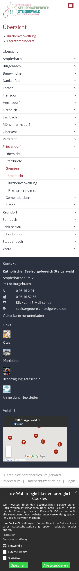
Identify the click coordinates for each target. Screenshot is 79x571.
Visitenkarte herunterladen (23, 315)
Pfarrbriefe (14, 161)
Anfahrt (9, 410)
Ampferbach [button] (12, 58)
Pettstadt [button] (10, 139)
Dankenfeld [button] (11, 80)
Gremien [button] (12, 168)
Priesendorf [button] (12, 146)
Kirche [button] (10, 205)
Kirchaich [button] (10, 110)
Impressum (9, 534)
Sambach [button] (10, 219)
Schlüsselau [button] (12, 227)
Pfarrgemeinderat (20, 41)
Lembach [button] (10, 117)
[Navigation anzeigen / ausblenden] (70, 5)
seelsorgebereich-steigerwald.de (41, 308)
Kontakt (9, 263)
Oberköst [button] (10, 132)
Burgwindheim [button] (14, 73)
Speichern (19, 565)
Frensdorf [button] (10, 95)
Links (7, 325)
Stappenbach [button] (13, 241)
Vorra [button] (7, 249)
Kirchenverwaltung (21, 36)
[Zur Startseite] (30, 9)
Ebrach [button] (8, 88)
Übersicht (15, 27)
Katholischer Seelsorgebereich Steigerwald (38, 271)
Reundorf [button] (10, 212)
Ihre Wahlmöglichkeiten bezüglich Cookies (40, 496)
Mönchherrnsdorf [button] (16, 124)
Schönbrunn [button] (12, 234)
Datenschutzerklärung (15, 539)
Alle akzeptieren (55, 565)
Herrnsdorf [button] (11, 102)
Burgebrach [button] (12, 66)
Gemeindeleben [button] (18, 197)
